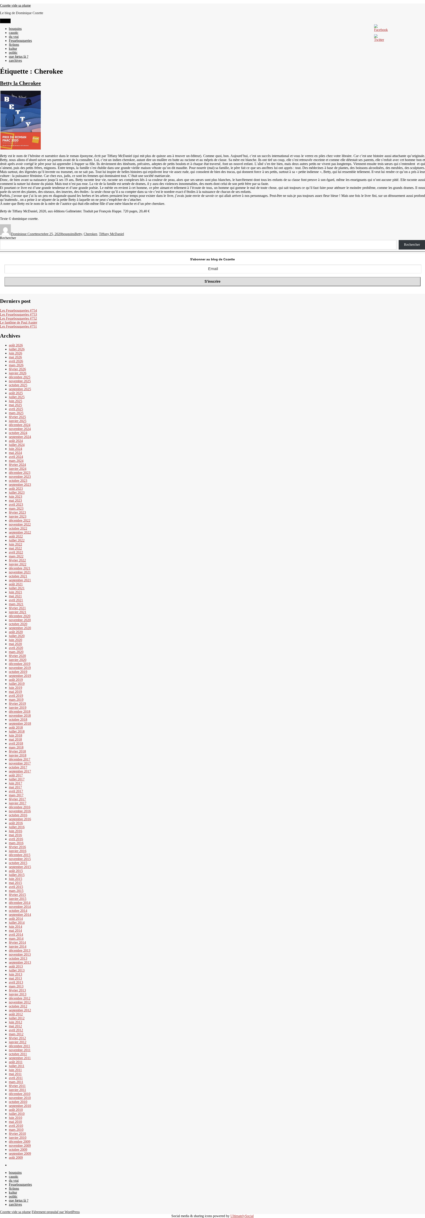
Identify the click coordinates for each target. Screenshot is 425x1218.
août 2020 (16, 632)
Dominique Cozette (24, 234)
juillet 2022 (17, 540)
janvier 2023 (17, 516)
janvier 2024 (17, 469)
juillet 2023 (17, 492)
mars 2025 (16, 413)
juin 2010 (15, 1118)
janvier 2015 (17, 899)
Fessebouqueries (20, 40)
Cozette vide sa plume (15, 5)
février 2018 (17, 751)
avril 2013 (16, 982)
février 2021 (17, 608)
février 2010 (17, 1133)
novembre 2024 (20, 429)
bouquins (15, 29)
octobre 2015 (18, 863)
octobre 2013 (18, 958)
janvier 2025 (17, 421)
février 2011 (17, 1086)
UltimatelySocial (242, 1216)
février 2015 (17, 895)
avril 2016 (16, 839)
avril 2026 (16, 361)
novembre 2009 (20, 1145)
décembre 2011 (19, 1046)
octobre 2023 (18, 480)
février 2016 (17, 847)
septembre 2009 (20, 1153)
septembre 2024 (20, 437)
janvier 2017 (17, 803)
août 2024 (16, 441)
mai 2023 (15, 500)
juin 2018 (15, 735)
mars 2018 (16, 747)
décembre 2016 (19, 807)
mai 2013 (15, 978)
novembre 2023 (20, 476)
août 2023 (16, 488)
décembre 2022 (19, 520)
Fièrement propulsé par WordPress (56, 1212)
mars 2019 (16, 699)
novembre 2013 (20, 954)
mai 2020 (15, 644)
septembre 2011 (20, 1058)
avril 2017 (16, 791)
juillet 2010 (17, 1114)
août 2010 (16, 1110)
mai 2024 (15, 453)
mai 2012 (15, 1026)
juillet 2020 (17, 636)
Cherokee (90, 234)
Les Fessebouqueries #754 (18, 310)
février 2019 (17, 703)
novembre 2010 (20, 1098)
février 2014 (17, 942)
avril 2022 (16, 552)
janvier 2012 (17, 1042)
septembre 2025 (20, 389)
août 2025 (16, 393)
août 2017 (16, 775)
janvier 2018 (17, 755)
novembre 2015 (20, 859)
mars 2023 (16, 508)
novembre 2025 (20, 381)
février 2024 (17, 465)
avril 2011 (16, 1078)
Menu (5, 21)
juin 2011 (15, 1070)
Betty (78, 234)
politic (13, 52)
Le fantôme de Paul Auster (18, 322)
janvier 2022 (17, 564)
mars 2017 (16, 795)
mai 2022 (15, 548)
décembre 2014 (19, 903)
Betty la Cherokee (20, 83)
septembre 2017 (20, 771)
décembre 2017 (19, 759)
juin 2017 (15, 783)
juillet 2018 (17, 731)
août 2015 (16, 871)
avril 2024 (16, 457)
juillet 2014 (17, 922)
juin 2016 (15, 831)
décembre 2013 (19, 950)
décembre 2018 (19, 711)
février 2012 (17, 1038)
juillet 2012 (17, 1018)
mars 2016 (16, 843)
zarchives (15, 60)
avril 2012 (16, 1030)
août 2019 (16, 680)
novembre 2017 (20, 763)
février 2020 (17, 656)
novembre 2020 (20, 620)
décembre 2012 (19, 998)
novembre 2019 (20, 668)
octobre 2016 (18, 815)
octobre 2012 (18, 1006)
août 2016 (16, 823)
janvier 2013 (17, 994)
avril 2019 (16, 695)
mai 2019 (15, 692)
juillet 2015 (17, 875)
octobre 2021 (18, 576)
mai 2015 (15, 883)
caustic (13, 33)
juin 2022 (15, 544)
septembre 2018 (20, 723)
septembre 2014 (20, 914)
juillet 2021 (17, 588)
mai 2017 (15, 787)
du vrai (14, 36)
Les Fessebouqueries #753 (18, 314)
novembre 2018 (20, 715)
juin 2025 (15, 401)
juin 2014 (15, 926)
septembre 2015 (20, 867)
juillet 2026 (17, 349)
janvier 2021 (17, 612)
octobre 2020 (18, 624)
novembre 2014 (20, 907)
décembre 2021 (19, 568)
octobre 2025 (18, 385)
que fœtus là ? (18, 56)
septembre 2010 (20, 1106)
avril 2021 (16, 600)
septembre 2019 (20, 676)
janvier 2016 (17, 851)
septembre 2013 (20, 962)
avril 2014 (16, 934)
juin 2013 (15, 974)
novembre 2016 (20, 811)
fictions (14, 44)
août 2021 (16, 584)
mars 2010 (16, 1130)
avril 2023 (16, 504)
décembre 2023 (19, 473)
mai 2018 (15, 739)
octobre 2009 (18, 1149)
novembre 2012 (20, 1002)
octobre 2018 (18, 719)
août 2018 (16, 727)
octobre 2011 (18, 1054)
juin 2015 (15, 879)
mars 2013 (16, 986)
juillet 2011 (16, 1066)
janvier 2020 (17, 660)
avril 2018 (16, 743)
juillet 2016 (17, 827)
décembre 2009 (19, 1141)
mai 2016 (15, 835)
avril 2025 (16, 409)
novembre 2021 (20, 572)
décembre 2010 (19, 1094)
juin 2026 (15, 353)
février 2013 (17, 990)
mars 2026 (16, 365)
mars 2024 (16, 461)
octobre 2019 (18, 672)
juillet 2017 (17, 779)
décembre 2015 (19, 855)
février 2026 (17, 369)
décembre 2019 (19, 664)
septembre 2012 (20, 1010)
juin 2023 (15, 496)
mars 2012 (16, 1034)
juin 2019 (15, 688)
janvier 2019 (17, 707)
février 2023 (17, 512)
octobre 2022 (18, 528)
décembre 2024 (19, 425)
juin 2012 (15, 1022)
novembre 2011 (20, 1050)
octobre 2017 (18, 767)
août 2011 (16, 1062)
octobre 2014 (18, 911)
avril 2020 (16, 648)
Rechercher (8, 238)
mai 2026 (15, 357)
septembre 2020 (20, 628)
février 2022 (17, 560)
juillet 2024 (17, 445)
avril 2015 (16, 887)
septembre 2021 (20, 580)
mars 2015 (16, 891)
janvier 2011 (17, 1090)
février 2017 (17, 799)
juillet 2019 (17, 684)
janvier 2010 (17, 1137)
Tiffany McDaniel (111, 234)
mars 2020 (16, 652)
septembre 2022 (20, 532)
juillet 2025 (17, 397)
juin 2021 (15, 592)
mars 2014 (16, 938)
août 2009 (16, 1157)
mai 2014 (15, 930)
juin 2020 (15, 640)
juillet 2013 (17, 970)
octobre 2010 (18, 1102)
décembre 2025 (19, 377)
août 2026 (16, 345)
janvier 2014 (17, 946)
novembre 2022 (20, 524)
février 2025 (17, 417)
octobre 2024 (18, 433)
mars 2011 (16, 1082)
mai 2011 (15, 1074)
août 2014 (16, 918)
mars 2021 (16, 604)
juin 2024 (15, 449)
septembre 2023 (20, 484)
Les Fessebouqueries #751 (18, 326)
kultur (13, 48)
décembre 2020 (19, 616)
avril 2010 (16, 1126)
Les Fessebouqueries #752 (18, 318)
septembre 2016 (20, 819)
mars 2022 (16, 556)
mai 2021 (15, 596)
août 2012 (16, 1014)
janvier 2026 (17, 373)
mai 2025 (15, 405)
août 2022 (16, 536)
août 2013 (16, 966)
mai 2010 (15, 1122)
